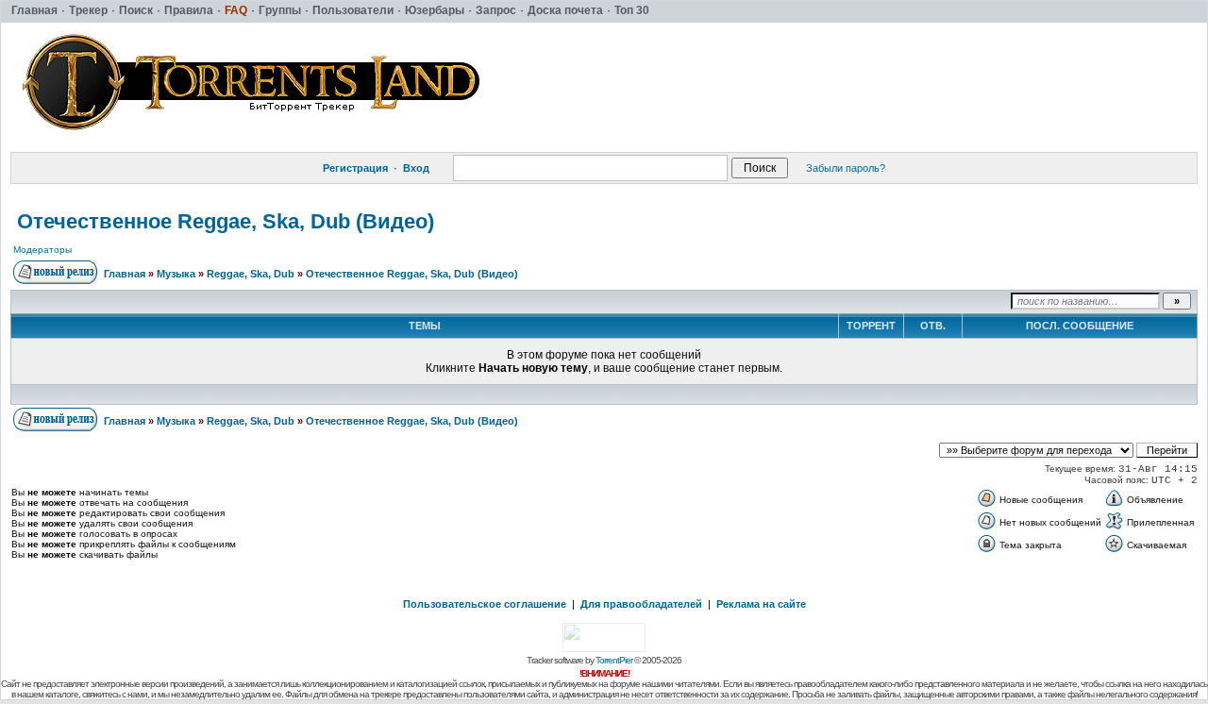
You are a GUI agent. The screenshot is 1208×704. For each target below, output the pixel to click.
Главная (124, 273)
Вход (416, 168)
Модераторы (42, 249)
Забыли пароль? (845, 168)
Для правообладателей (641, 604)
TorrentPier (614, 660)
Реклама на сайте (761, 604)
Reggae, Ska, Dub (250, 273)
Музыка (176, 273)
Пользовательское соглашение (484, 604)
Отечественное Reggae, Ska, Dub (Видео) (225, 221)
